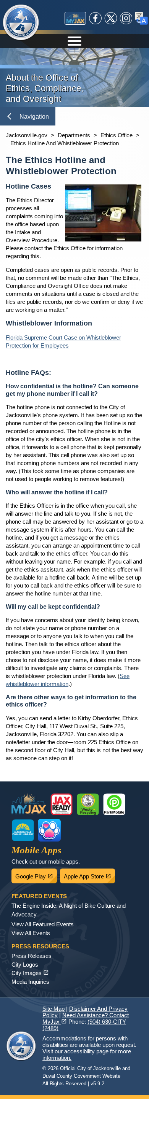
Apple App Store (89, 874)
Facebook (95, 18)
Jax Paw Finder (49, 830)
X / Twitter (110, 18)
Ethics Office (116, 135)
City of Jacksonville (21, 23)
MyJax (75, 18)
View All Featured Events (42, 924)
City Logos (24, 964)
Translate (141, 18)
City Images (30, 973)
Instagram (126, 18)
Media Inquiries (30, 981)
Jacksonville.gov (26, 135)
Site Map (53, 1008)
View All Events (30, 933)
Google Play (36, 874)
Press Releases (31, 956)
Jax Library (22, 830)
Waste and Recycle (87, 804)
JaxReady (61, 804)
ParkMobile (114, 804)
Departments (74, 135)
